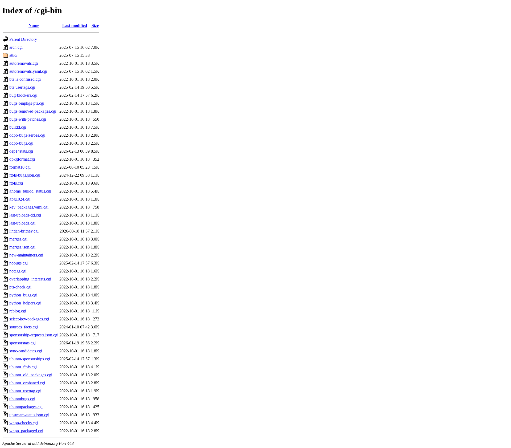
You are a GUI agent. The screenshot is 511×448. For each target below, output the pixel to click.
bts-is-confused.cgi (25, 79)
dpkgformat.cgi (22, 159)
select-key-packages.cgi (29, 319)
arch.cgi (16, 47)
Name (33, 25)
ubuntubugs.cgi (22, 399)
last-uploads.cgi (22, 223)
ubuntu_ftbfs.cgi (23, 367)
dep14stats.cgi (21, 151)
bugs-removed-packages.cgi (32, 111)
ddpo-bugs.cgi (21, 143)
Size (95, 25)
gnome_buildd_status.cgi (30, 191)
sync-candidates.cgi (25, 351)
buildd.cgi (17, 127)
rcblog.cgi (17, 311)
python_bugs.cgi (23, 295)
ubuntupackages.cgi (26, 407)
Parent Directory (23, 39)
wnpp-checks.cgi (23, 423)
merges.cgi (18, 239)
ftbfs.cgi (16, 183)
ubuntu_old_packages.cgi (30, 375)
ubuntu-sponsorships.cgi (29, 359)
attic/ (13, 55)
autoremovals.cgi (23, 63)
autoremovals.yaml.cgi (28, 71)
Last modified (74, 25)
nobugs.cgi (18, 263)
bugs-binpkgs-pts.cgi (26, 103)
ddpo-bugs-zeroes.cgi (27, 135)
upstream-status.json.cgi (29, 415)
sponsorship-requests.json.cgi (33, 335)
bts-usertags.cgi (22, 87)
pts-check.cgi (20, 287)
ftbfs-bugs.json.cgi (24, 175)
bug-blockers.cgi (23, 95)
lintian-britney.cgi (24, 231)
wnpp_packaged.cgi (26, 431)
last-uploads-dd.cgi (25, 215)
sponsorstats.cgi (22, 343)
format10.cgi (20, 167)
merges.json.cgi (22, 247)
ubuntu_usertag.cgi (25, 391)
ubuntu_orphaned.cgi (27, 383)
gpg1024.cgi (19, 199)
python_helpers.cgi (25, 303)
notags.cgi (17, 271)
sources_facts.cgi (23, 327)
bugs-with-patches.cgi (27, 119)
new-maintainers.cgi (26, 255)
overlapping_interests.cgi (30, 279)
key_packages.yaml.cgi (28, 207)
